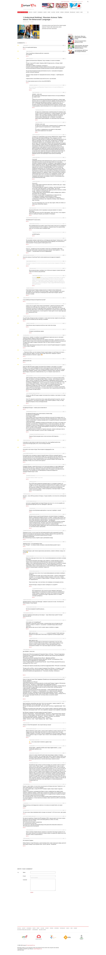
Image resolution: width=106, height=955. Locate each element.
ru (80, 1)
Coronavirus (35, 929)
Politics (30, 12)
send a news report (65, 1)
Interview (67, 12)
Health (77, 12)
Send (31, 892)
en (81, 1)
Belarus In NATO (42, 929)
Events (45, 12)
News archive (74, 1)
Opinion (62, 12)
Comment (25, 879)
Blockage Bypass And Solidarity (24, 929)
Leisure (75, 928)
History (57, 12)
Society (35, 12)
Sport (49, 12)
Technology (72, 12)
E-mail (24, 876)
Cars (81, 12)
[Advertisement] (41, 857)
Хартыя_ (28, 6)
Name (24, 872)
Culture (53, 12)
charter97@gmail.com (37, 948)
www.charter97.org (31, 945)
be (78, 1)
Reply (27, 56)
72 (51, 19)
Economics (40, 12)
